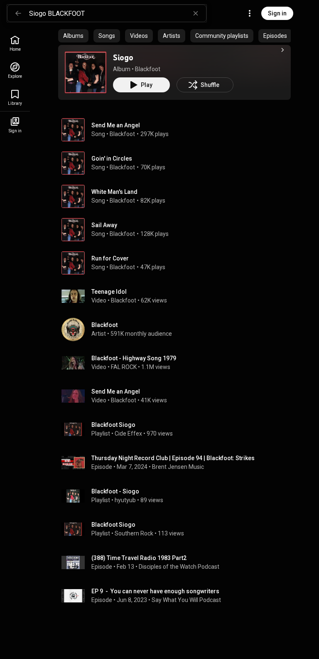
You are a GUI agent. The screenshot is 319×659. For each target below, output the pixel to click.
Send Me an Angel (115, 125)
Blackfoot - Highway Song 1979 (133, 358)
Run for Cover (110, 258)
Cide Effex (128, 433)
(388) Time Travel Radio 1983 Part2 (138, 558)
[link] (15, 43)
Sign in (277, 13)
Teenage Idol (109, 291)
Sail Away (104, 225)
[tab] (73, 35)
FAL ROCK (124, 367)
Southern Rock (134, 533)
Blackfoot (147, 69)
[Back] (18, 13)
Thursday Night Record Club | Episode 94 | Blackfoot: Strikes (173, 458)
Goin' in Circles (111, 158)
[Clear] (195, 13)
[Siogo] (85, 72)
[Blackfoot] (177, 329)
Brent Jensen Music (178, 466)
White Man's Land (114, 191)
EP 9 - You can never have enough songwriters (155, 591)
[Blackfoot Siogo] (177, 429)
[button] (85, 72)
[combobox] (117, 13)
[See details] (282, 50)
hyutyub (125, 500)
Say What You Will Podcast (186, 600)
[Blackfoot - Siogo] (177, 496)
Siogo (123, 57)
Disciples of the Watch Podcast (179, 566)
